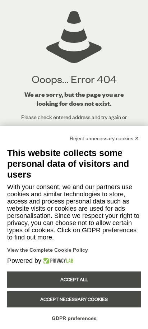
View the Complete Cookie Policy (47, 250)
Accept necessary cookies (74, 299)
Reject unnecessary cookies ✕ (104, 138)
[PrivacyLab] (57, 260)
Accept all (74, 279)
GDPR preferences (74, 318)
